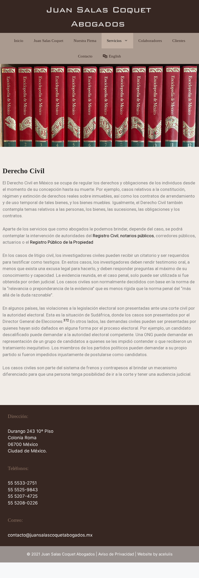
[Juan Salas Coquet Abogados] (99, 16)
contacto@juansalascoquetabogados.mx (50, 535)
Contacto (85, 56)
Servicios (114, 41)
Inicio (18, 41)
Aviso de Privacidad (116, 554)
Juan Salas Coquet (48, 41)
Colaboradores (150, 41)
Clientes (178, 41)
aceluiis (166, 554)
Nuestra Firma (85, 41)
